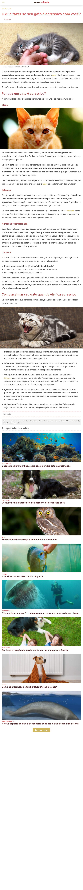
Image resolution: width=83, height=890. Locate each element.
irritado (7, 378)
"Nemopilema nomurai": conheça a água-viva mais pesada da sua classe (40, 613)
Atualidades (6, 463)
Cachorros (6, 500)
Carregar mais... (42, 730)
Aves (3, 537)
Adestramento (6, 9)
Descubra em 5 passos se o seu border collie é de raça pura (33, 502)
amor (45, 184)
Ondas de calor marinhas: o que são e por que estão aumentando (36, 466)
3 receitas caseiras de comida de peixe (22, 576)
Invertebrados (7, 611)
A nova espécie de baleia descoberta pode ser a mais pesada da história (40, 723)
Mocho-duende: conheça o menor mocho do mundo (29, 539)
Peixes (4, 574)
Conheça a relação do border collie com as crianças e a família (35, 650)
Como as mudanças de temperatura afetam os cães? (29, 687)
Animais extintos (8, 721)
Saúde (4, 684)
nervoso (70, 211)
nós (54, 75)
